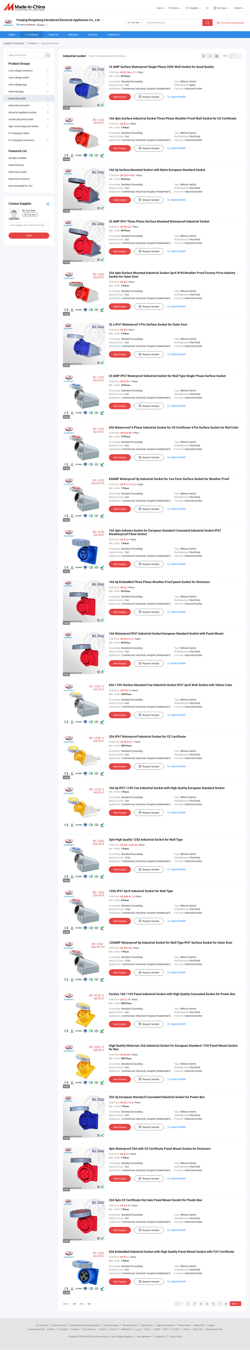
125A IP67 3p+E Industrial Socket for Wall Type (141, 891)
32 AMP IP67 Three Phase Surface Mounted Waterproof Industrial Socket (159, 221)
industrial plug (16, 91)
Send (29, 235)
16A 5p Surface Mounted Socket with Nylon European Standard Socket (157, 170)
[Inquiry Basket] (207, 8)
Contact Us (113, 34)
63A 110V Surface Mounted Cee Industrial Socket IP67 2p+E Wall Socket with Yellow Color (170, 685)
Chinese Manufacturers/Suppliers (84, 1325)
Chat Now (31, 214)
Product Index (183, 1325)
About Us (53, 34)
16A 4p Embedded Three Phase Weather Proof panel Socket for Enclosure (159, 582)
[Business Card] (48, 203)
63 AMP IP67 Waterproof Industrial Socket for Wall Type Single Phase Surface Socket (167, 376)
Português (63, 1329)
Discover (92, 34)
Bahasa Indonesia (214, 1329)
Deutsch (113, 1329)
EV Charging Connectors (21, 140)
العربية (138, 1329)
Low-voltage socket (19, 77)
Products (33, 34)
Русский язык (89, 1329)
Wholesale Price (129, 1325)
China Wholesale (111, 1325)
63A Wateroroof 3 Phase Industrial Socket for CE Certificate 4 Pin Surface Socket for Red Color (174, 427)
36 (81, 1303)
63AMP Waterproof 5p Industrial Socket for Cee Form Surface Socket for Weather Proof (169, 479)
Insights (211, 1325)
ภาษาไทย (175, 1329)
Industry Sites (147, 1325)
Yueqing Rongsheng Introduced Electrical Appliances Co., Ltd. (58, 20)
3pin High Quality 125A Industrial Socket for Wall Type (146, 839)
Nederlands (126, 1329)
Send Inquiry (119, 96)
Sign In (160, 8)
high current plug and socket (23, 126)
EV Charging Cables (19, 133)
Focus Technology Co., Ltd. (102, 1336)
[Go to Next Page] (238, 56)
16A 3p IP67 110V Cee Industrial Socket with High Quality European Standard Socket (166, 788)
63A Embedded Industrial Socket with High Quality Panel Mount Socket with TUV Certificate (171, 1251)
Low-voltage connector (21, 70)
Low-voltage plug (18, 84)
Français (75, 1329)
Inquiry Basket (178, 96)
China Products (58, 1325)
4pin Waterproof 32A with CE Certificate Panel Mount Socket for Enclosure (160, 1148)
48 (89, 1303)
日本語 (157, 1329)
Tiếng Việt (197, 1329)
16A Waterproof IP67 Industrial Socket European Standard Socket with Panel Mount (166, 633)
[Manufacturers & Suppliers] (25, 7)
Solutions (73, 34)
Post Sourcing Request (232, 22)
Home (12, 34)
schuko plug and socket (21, 119)
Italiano (102, 1329)
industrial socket (17, 98)
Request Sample (150, 96)
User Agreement (144, 1336)
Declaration (160, 1336)
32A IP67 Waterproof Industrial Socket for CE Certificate (147, 736)
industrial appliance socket (23, 112)
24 (74, 1303)
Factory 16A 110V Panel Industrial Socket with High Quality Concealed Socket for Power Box (172, 994)
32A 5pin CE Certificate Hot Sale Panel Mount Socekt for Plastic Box (155, 1200)
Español (51, 1329)
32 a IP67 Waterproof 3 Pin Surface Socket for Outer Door (148, 324)
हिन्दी (165, 1329)
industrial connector (19, 105)
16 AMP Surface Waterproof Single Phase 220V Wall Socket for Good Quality (161, 67)
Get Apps (221, 8)
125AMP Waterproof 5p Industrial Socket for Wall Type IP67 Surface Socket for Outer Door (170, 942)
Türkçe (186, 1329)
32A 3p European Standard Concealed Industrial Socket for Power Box (157, 1097)
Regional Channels (165, 1325)
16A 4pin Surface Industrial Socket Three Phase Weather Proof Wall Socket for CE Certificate (172, 118)
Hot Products (42, 1325)
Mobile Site (199, 1325)
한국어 (147, 1329)
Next (234, 1303)
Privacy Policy (175, 1336)
